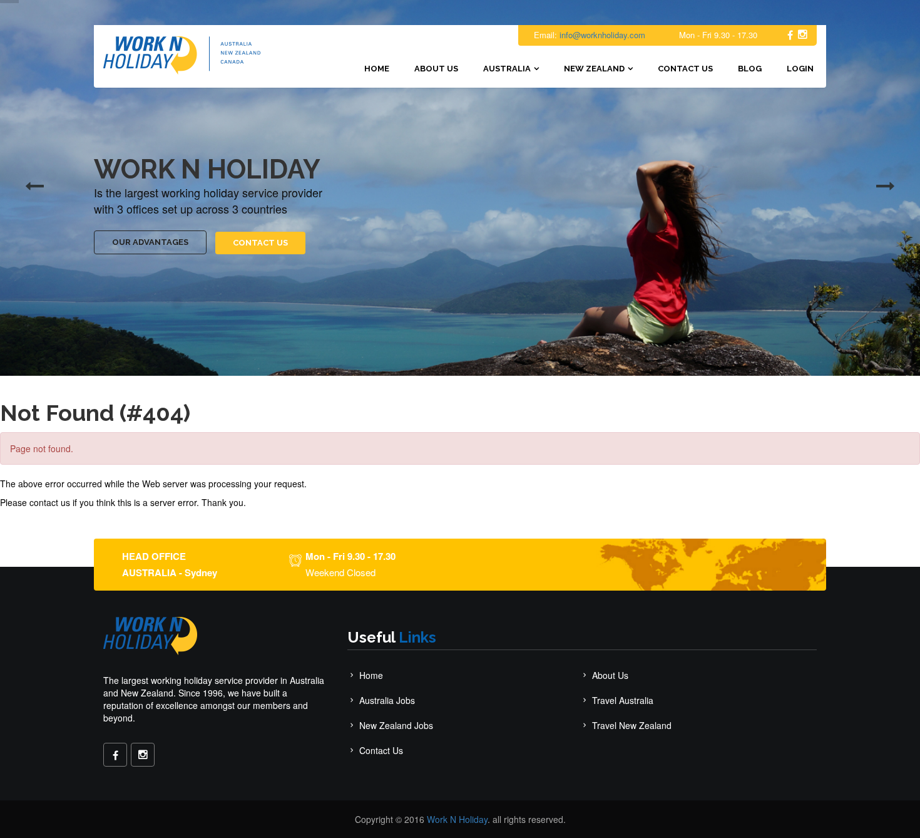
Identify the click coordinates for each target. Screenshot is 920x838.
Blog (750, 68)
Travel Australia (622, 700)
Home (376, 68)
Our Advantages (150, 242)
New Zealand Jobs (396, 725)
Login (800, 68)
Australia (507, 68)
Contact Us (685, 68)
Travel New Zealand (632, 725)
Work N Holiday (457, 819)
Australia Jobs (387, 700)
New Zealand (594, 68)
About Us (436, 68)
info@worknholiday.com (602, 35)
